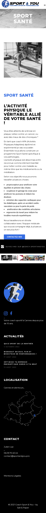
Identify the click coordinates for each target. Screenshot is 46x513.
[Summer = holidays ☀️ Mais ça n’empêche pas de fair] (42, 258)
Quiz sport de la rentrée (18, 344)
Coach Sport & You (24, 504)
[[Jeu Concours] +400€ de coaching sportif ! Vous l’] (4, 258)
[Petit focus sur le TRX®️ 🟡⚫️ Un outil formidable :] (25, 258)
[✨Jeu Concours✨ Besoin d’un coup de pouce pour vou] (36, 258)
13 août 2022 (10, 367)
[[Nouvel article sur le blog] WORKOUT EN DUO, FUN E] (9, 258)
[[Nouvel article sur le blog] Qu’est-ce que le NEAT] (15, 258)
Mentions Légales (12, 476)
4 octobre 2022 (12, 347)
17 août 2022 (10, 357)
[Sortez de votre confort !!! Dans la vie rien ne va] (31, 258)
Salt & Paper (23, 507)
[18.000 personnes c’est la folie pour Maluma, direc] (20, 258)
